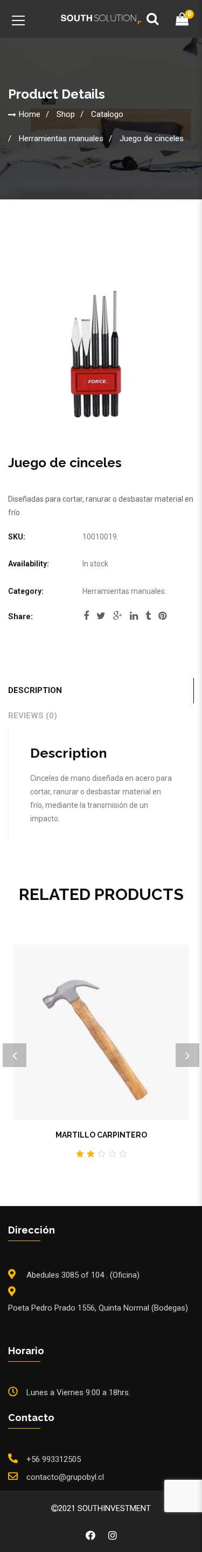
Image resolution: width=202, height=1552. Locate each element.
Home (29, 114)
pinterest (162, 619)
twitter (101, 619)
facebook (86, 619)
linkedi (134, 619)
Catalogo (107, 114)
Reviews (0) (32, 715)
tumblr (148, 619)
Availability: (28, 563)
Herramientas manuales (61, 138)
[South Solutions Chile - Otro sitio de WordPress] (101, 19)
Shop (66, 114)
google (117, 619)
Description (35, 690)
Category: (26, 591)
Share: (20, 616)
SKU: (16, 536)
